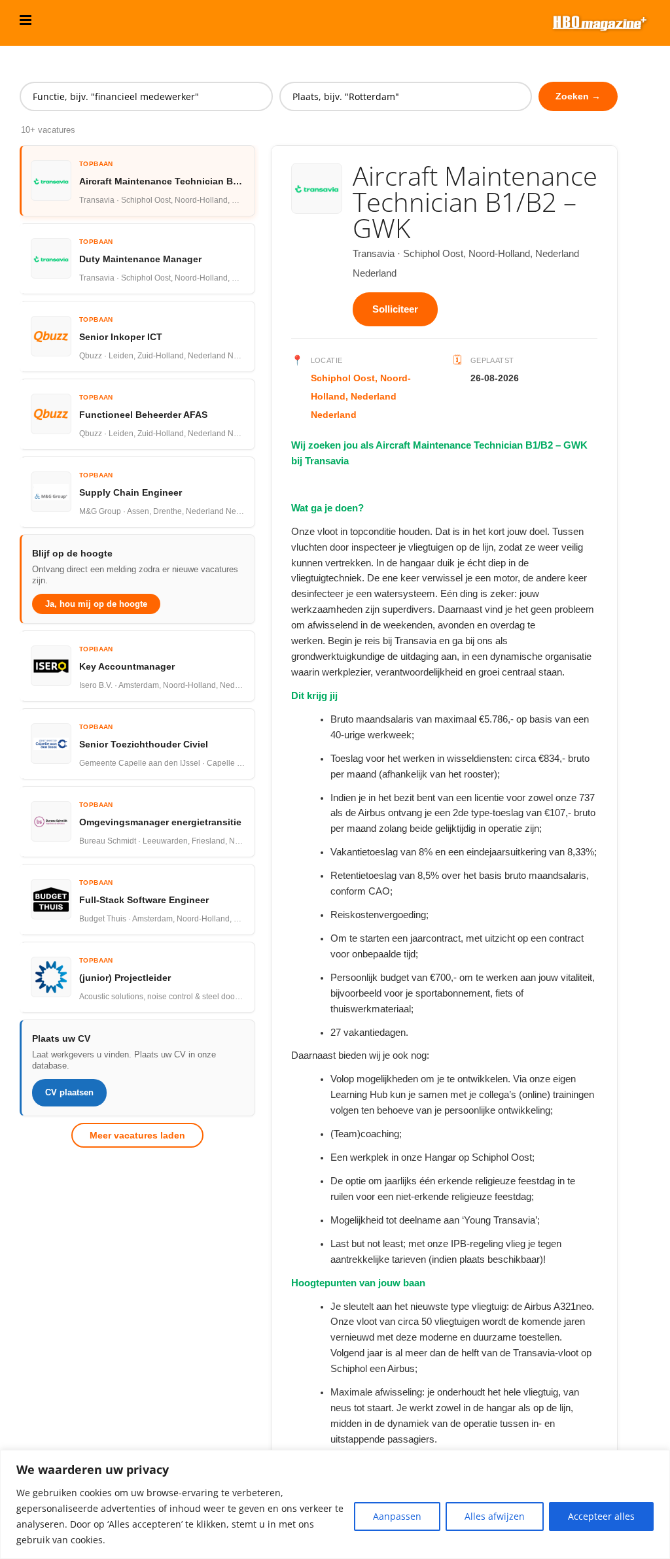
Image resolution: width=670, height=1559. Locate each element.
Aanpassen (397, 1516)
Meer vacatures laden (137, 1135)
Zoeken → (578, 96)
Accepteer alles (601, 1516)
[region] (335, 1504)
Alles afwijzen (495, 1516)
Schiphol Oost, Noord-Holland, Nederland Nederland (361, 396)
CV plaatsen (69, 1092)
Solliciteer (395, 309)
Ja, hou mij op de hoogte (96, 604)
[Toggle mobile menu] (26, 20)
